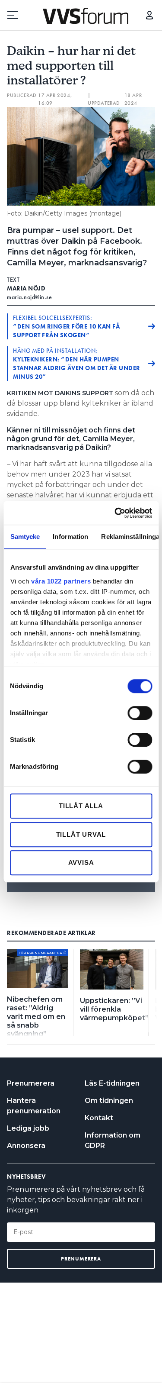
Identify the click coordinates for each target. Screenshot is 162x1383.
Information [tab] (70, 536)
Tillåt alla (81, 805)
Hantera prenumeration (33, 1105)
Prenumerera (30, 1083)
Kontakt (99, 1118)
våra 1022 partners (61, 581)
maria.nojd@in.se (29, 297)
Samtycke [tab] (25, 536)
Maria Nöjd (26, 288)
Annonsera (26, 1145)
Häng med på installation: (76, 363)
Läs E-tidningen (112, 1083)
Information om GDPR (112, 1140)
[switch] (139, 713)
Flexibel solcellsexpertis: (66, 326)
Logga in (149, 15)
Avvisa (81, 862)
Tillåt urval (81, 834)
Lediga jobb (28, 1128)
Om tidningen (109, 1100)
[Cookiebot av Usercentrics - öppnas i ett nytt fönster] (115, 513)
